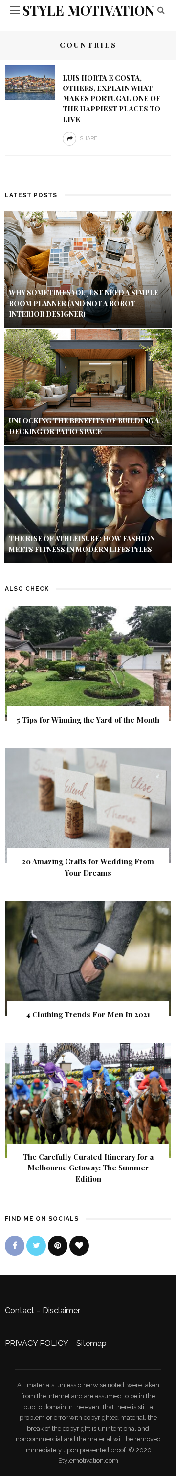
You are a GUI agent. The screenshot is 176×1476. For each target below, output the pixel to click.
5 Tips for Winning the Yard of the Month (88, 720)
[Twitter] (36, 1246)
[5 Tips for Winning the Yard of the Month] (88, 662)
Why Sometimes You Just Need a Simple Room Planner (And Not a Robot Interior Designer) (83, 303)
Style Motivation (88, 10)
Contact (19, 1310)
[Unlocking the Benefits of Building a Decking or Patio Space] (88, 386)
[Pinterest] (57, 1246)
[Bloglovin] (79, 1246)
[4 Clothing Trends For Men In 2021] (88, 957)
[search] (161, 10)
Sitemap (91, 1343)
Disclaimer (61, 1310)
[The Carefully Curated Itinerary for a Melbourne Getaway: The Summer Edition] (88, 1099)
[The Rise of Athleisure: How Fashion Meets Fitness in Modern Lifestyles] (88, 503)
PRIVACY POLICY (36, 1343)
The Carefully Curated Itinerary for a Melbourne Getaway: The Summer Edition (88, 1168)
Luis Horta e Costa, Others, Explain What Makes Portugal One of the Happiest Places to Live (111, 98)
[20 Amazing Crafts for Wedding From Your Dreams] (88, 804)
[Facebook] (14, 1246)
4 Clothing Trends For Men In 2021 (88, 1014)
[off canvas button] (15, 10)
